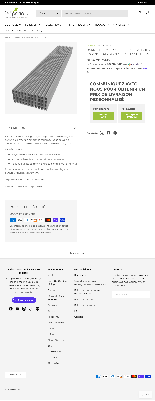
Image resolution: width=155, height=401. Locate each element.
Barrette (91, 45)
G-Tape (52, 311)
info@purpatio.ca (132, 115)
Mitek (51, 334)
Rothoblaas (54, 357)
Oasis (51, 345)
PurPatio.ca (54, 351)
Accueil (8, 38)
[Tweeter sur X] (102, 133)
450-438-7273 (103, 115)
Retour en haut (78, 253)
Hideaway (53, 316)
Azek (51, 275)
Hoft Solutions (56, 322)
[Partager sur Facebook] (108, 133)
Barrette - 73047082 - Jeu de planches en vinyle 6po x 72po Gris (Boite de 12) (31, 38)
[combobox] (82, 13)
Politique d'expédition (86, 299)
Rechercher (80, 275)
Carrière (78, 316)
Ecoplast (53, 305)
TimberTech (54, 363)
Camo (51, 290)
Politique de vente (84, 305)
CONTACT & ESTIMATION (19, 30)
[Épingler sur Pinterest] (115, 133)
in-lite (51, 328)
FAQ (39, 30)
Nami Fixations (56, 340)
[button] (148, 13)
